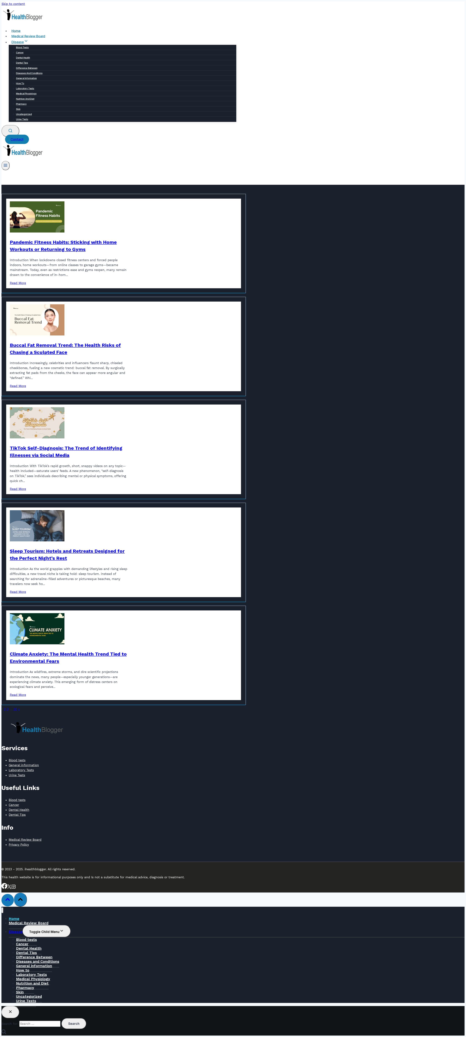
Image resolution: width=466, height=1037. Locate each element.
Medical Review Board (28, 36)
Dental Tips (22, 62)
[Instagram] (13, 888)
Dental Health (23, 57)
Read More (18, 283)
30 (15, 709)
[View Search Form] (10, 131)
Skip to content (13, 4)
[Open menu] (5, 165)
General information (26, 78)
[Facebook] (4, 888)
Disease (16, 931)
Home (15, 31)
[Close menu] (2, 910)
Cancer (20, 52)
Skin (18, 109)
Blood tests (22, 47)
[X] (9, 888)
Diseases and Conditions (29, 73)
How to (20, 83)
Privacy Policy (19, 844)
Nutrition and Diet (25, 98)
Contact (17, 139)
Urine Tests (22, 119)
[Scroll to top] (7, 900)
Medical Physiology (26, 93)
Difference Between (26, 68)
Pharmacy (21, 104)
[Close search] (10, 1012)
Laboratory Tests (25, 88)
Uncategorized (24, 114)
